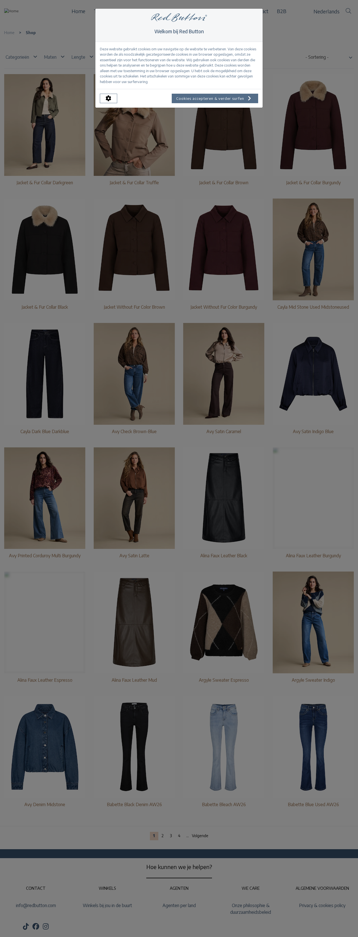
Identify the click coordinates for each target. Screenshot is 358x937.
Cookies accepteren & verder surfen (210, 98)
